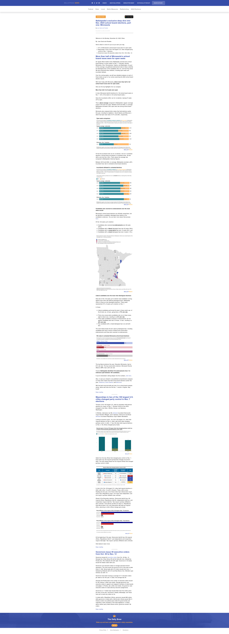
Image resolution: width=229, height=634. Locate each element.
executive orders (112, 557)
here (97, 219)
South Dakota (109, 382)
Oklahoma (102, 382)
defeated (115, 413)
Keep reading (99, 392)
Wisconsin (119, 382)
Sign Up (114, 625)
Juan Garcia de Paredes (102, 28)
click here (128, 376)
